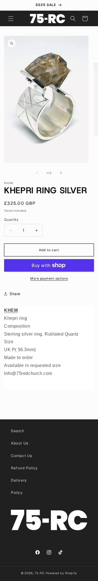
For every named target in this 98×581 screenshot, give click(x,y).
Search (17, 430)
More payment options (49, 278)
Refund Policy (24, 468)
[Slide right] (61, 173)
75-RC (40, 573)
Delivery (19, 480)
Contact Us (21, 455)
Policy (17, 492)
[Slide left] (37, 173)
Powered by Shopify (61, 573)
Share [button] (15, 293)
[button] (11, 19)
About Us (19, 443)
